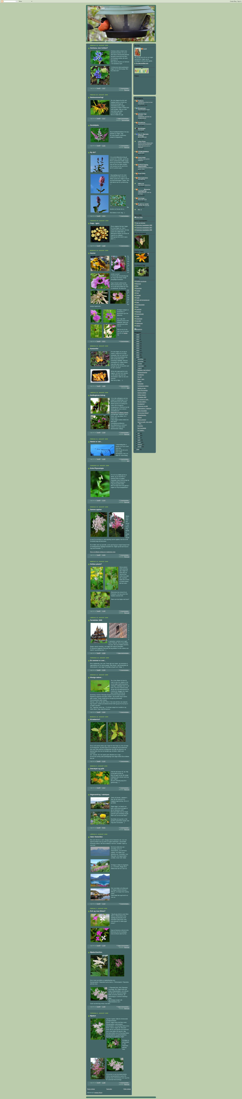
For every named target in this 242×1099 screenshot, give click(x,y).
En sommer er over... (98, 660)
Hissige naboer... (96, 677)
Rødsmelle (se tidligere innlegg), (119, 412)
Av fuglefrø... (141, 430)
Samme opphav (96, 509)
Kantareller (94, 349)
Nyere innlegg (91, 1089)
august (140, 368)
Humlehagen (141, 128)
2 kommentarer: (124, 145)
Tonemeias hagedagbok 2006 (144, 230)
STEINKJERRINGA (143, 151)
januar (140, 446)
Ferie (137, 293)
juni (139, 435)
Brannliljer (140, 426)
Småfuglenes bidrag (97, 395)
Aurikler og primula (141, 281)
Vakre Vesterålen (96, 837)
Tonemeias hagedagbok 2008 (144, 225)
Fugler (137, 297)
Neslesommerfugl (96, 97)
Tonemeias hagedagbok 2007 (144, 227)
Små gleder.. (141, 130)
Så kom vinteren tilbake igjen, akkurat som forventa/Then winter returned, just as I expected (145, 145)
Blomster (126, 90)
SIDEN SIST (141, 153)
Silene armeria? (142, 419)
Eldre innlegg (127, 1089)
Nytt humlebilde (142, 428)
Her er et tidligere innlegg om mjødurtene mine (102, 552)
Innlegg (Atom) (98, 1092)
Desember (139, 288)
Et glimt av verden (143, 204)
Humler (93, 253)
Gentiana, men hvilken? (99, 48)
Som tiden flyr (141, 179)
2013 (138, 348)
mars (139, 442)
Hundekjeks (94, 125)
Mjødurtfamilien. (96, 952)
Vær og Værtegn (140, 223)
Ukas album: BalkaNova (144, 185)
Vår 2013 (138, 321)
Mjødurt (93, 1016)
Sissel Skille (141, 173)
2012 (138, 350)
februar (140, 444)
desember (141, 359)
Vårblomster (139, 323)
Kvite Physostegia (97, 468)
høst (128, 388)
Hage (137, 302)
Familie (138, 290)
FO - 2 (140, 209)
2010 (138, 355)
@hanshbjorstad (142, 137)
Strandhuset (141, 122)
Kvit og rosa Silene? (97, 911)
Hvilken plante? (96, 564)
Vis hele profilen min (142, 63)
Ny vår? (93, 152)
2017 (138, 339)
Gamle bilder (142, 157)
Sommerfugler (125, 120)
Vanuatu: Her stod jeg (143, 205)
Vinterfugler (139, 318)
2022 (138, 335)
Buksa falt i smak (142, 199)
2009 (138, 357)
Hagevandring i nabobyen (99, 794)
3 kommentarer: (124, 88)
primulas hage (142, 114)
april (139, 440)
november (141, 361)
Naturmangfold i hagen (144, 109)
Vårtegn (138, 325)
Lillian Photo (142, 141)
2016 (138, 341)
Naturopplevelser (143, 178)
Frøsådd (138, 295)
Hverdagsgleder (140, 304)
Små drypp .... (142, 198)
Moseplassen (142, 108)
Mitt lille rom (97, 8)
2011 (138, 353)
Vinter (137, 316)
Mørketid (138, 311)
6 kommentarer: (124, 904)
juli (139, 433)
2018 (138, 337)
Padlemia (140, 101)
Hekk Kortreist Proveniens (144, 124)
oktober (140, 363)
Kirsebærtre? (95, 719)
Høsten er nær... (96, 442)
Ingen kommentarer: (123, 118)
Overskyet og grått (97, 769)
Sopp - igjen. (95, 223)
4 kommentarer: (124, 341)
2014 (138, 346)
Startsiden (109, 1089)
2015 (138, 344)
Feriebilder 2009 (96, 620)
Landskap (138, 309)
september (141, 366)
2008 (138, 449)
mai (139, 437)
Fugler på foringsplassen (142, 300)
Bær (137, 286)
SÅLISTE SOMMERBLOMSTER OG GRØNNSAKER (144, 117)
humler (125, 333)
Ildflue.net (141, 183)
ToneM (145, 49)
